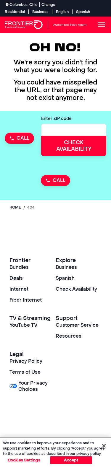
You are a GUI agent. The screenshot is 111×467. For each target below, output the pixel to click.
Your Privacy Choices (33, 386)
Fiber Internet (25, 300)
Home (15, 207)
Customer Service (77, 325)
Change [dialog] (48, 4)
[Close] (103, 445)
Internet (18, 289)
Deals (16, 278)
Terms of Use (25, 372)
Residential (15, 11)
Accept (71, 460)
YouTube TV (23, 325)
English (62, 11)
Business (40, 11)
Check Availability (76, 289)
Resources (68, 336)
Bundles (19, 267)
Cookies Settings (24, 460)
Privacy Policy (25, 361)
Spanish (83, 11)
